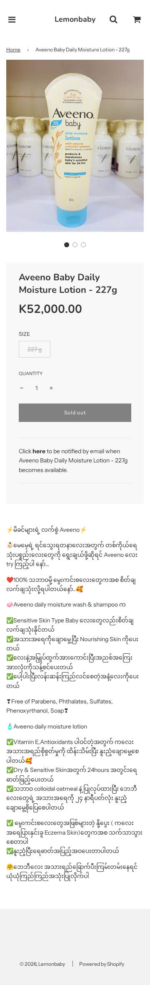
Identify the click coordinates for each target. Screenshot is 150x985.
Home (13, 49)
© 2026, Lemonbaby (42, 964)
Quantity (30, 373)
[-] (22, 388)
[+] (51, 388)
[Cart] (137, 19)
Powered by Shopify (101, 964)
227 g (35, 349)
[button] (66, 244)
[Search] (113, 19)
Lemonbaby (75, 19)
